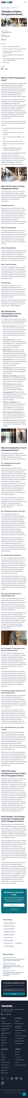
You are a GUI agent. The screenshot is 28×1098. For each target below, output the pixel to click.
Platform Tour (4, 1065)
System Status (4, 1072)
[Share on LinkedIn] (2, 69)
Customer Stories (5, 1062)
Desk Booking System (6, 1023)
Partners (17, 1054)
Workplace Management (9, 923)
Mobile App (3, 1040)
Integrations (4, 1042)
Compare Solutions (19, 1059)
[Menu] (25, 2)
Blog (2, 7)
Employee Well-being (9, 946)
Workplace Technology (11, 7)
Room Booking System (6, 1026)
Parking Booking (19, 1043)
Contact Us (17, 1057)
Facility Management (9, 940)
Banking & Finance (19, 1023)
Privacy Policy (9, 1092)
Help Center (4, 1070)
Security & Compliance (20, 1065)
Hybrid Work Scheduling (20, 1030)
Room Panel (4, 1037)
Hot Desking (18, 1033)
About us (17, 1052)
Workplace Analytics (20, 1040)
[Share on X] (4, 69)
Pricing (16, 1062)
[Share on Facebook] (6, 69)
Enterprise (17, 1021)
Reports (3, 1054)
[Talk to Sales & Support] (24, 1094)
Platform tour (14, 909)
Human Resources (8, 937)
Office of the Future (8, 943)
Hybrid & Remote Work (9, 931)
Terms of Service (18, 1092)
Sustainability (18, 943)
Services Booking (19, 1038)
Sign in (2, 1045)
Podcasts (3, 1057)
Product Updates (5, 1067)
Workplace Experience (9, 934)
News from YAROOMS (9, 928)
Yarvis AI (3, 1021)
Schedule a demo (13, 905)
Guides (3, 1059)
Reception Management (20, 1035)
